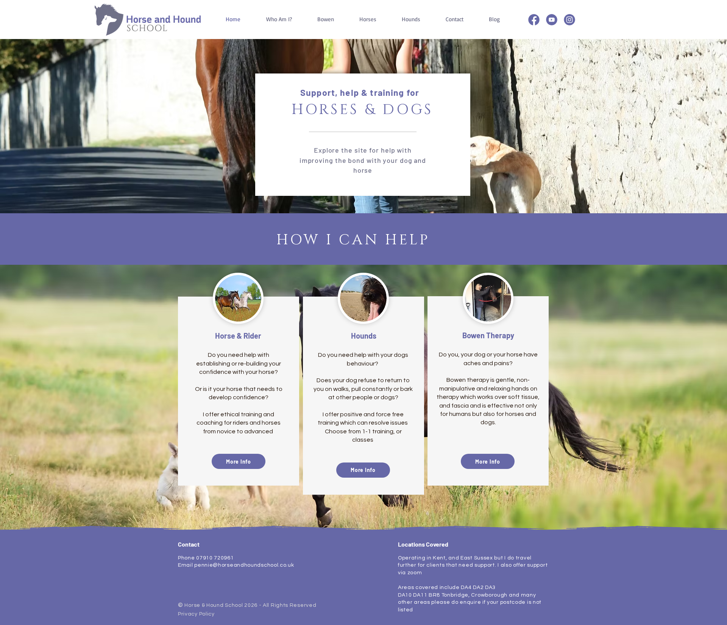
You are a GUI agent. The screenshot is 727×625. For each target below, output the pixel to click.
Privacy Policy (196, 614)
